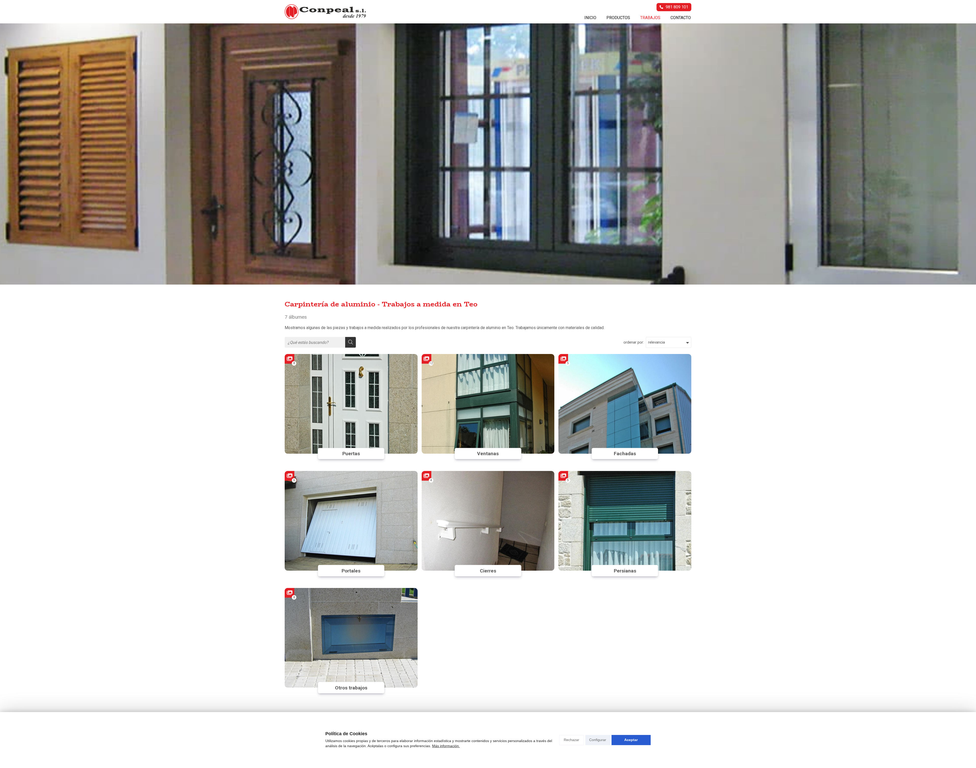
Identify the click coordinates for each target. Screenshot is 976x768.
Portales (351, 570)
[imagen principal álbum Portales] (351, 521)
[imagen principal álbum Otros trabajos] (351, 638)
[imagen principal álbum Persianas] (624, 521)
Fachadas (625, 453)
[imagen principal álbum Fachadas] (624, 404)
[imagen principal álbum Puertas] (351, 404)
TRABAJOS (650, 17)
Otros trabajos (351, 688)
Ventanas (488, 453)
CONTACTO (680, 17)
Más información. (446, 746)
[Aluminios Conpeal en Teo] (325, 11)
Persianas (625, 570)
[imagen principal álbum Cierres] (488, 521)
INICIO (590, 17)
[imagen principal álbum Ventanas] (488, 404)
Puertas (351, 453)
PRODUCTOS (618, 17)
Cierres (488, 570)
